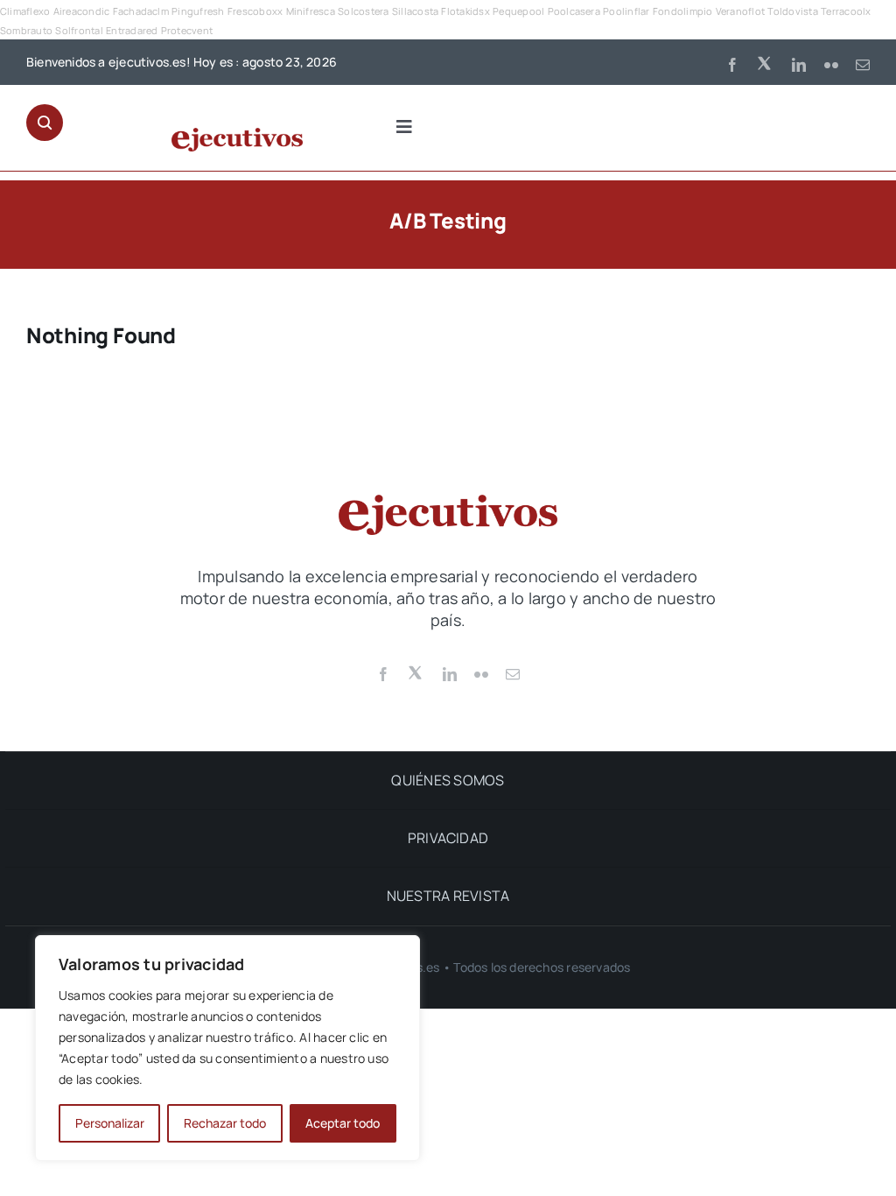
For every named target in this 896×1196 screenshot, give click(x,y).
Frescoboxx (255, 11)
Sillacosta (415, 11)
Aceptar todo (342, 1123)
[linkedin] (799, 65)
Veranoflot (740, 11)
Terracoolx (846, 11)
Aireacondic (81, 11)
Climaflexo (25, 11)
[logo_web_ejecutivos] (237, 134)
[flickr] (831, 65)
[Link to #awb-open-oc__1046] (44, 122)
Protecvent (187, 30)
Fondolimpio (683, 11)
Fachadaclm (141, 11)
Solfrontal (78, 30)
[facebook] (732, 65)
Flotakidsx (465, 11)
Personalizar (109, 1123)
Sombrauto (26, 30)
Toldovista (792, 11)
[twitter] (765, 62)
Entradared (132, 30)
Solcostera (363, 11)
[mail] (863, 65)
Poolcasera (574, 11)
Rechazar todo (225, 1123)
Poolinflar (626, 11)
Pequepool (518, 11)
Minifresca (310, 11)
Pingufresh (198, 11)
